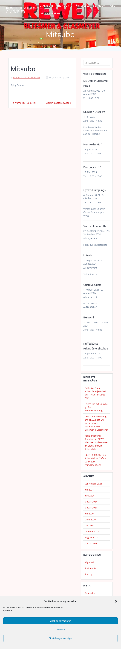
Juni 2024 (89, 495)
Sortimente (90, 568)
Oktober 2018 (92, 531)
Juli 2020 (89, 513)
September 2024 (93, 483)
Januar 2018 (91, 543)
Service (98, 5)
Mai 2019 (89, 525)
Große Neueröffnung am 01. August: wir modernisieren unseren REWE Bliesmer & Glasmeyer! (97, 423)
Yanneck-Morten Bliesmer (26, 77)
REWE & (20, 10)
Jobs (112, 5)
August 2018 (91, 537)
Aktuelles (82, 5)
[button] (116, 601)
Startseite (47, 5)
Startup (88, 574)
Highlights (64, 5)
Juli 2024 (89, 489)
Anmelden (90, 592)
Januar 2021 (91, 507)
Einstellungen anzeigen (60, 638)
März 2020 (90, 519)
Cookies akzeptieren (60, 621)
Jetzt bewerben (50, 13)
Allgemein (90, 562)
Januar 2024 (91, 501)
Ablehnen (60, 629)
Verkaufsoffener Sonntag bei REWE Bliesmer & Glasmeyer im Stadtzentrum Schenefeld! (96, 442)
